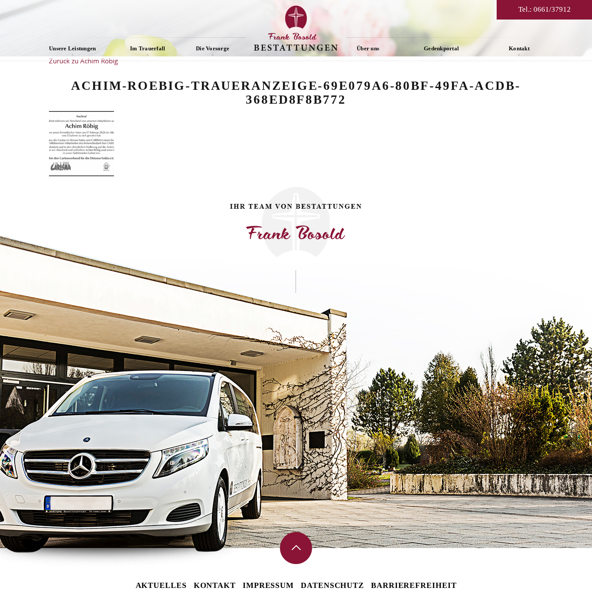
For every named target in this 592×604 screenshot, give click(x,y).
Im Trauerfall (147, 48)
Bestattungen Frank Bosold (296, 28)
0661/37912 (552, 9)
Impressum (268, 585)
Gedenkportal (441, 48)
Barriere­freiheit (413, 585)
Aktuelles (161, 585)
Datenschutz (332, 585)
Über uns (368, 48)
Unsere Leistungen (72, 48)
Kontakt (519, 48)
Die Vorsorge (212, 48)
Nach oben (296, 548)
